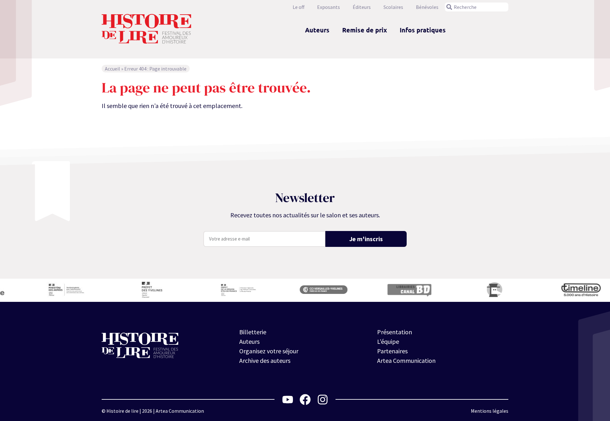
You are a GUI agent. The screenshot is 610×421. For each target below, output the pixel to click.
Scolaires (393, 7)
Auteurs (317, 30)
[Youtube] (287, 399)
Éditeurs (362, 7)
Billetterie (252, 332)
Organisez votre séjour (268, 351)
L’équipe (388, 341)
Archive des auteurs (264, 360)
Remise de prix (364, 30)
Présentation (394, 332)
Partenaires (392, 351)
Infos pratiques (423, 30)
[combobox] (476, 7)
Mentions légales (489, 411)
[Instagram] (322, 399)
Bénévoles (427, 7)
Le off (298, 7)
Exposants (328, 7)
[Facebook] (305, 399)
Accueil (112, 68)
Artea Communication (406, 360)
